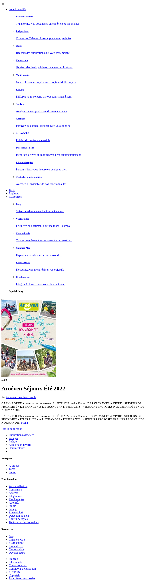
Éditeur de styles (18, 518)
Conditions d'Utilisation (22, 568)
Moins (24, 422)
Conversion (15, 489)
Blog (11, 536)
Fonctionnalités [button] (17, 9)
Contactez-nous (18, 565)
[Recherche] (2, 299)
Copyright (14, 575)
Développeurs (17, 552)
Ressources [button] (15, 196)
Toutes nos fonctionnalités (24, 522)
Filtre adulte (15, 562)
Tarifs (12, 190)
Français (13, 558)
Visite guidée (16, 542)
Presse (12, 472)
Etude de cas (16, 546)
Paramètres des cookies (22, 578)
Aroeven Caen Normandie (21, 397)
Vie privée (15, 571)
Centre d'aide (16, 549)
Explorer (14, 193)
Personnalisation (18, 486)
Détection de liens (19, 515)
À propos (14, 465)
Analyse (13, 492)
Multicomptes (16, 499)
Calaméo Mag (17, 539)
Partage (13, 509)
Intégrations (15, 496)
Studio (12, 505)
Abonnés (14, 502)
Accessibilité (16, 512)
